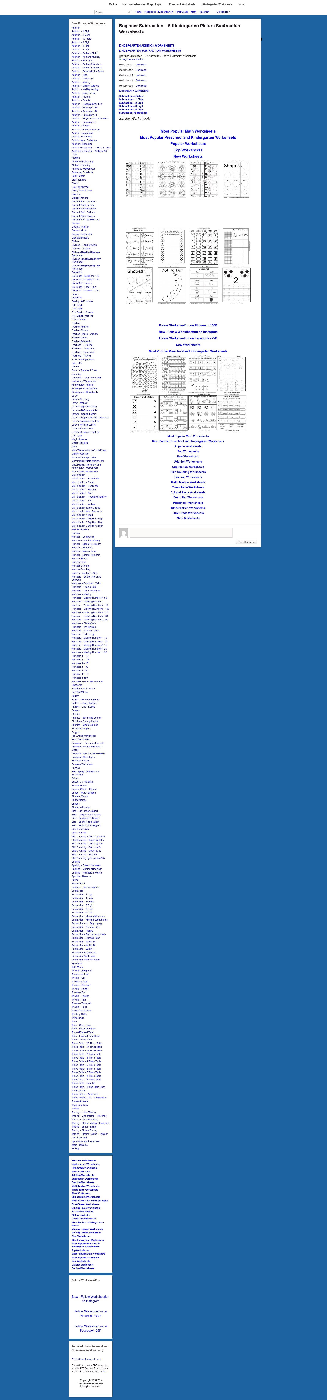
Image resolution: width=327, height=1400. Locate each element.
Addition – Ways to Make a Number (90, 118)
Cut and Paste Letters (83, 204)
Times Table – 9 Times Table (86, 1079)
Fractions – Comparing (83, 348)
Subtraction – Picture (82, 930)
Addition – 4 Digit (80, 49)
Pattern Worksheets (82, 1211)
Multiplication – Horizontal (85, 485)
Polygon (76, 732)
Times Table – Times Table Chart (88, 1086)
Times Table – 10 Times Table (87, 1043)
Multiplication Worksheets (86, 1186)
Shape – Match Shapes (84, 792)
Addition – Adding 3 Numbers (87, 63)
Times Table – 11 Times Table (87, 1046)
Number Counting (81, 569)
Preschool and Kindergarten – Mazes (87, 748)
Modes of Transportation (84, 457)
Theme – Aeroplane (82, 970)
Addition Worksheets (83, 1175)
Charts (75, 183)
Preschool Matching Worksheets (88, 753)
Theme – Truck (79, 1006)
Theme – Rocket (80, 995)
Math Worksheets (81, 1171)
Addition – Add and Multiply (86, 56)
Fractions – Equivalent (83, 351)
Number (76, 532)
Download (141, 64)
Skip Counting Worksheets (86, 1196)
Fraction (76, 323)
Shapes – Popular (81, 807)
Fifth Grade (77, 304)
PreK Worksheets (81, 739)
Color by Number (80, 186)
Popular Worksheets (188, 143)
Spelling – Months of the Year (87, 868)
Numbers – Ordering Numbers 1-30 (90, 615)
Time (74, 1021)
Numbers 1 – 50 (80, 670)
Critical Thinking (80, 197)
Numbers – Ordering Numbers (87, 601)
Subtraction (77, 890)
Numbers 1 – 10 (80, 655)
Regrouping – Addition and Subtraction (86, 773)
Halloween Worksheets (84, 381)
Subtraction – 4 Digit (82, 912)
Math (193, 11)
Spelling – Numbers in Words (87, 872)
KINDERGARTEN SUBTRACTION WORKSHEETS (150, 50)
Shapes (76, 803)
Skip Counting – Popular (84, 854)
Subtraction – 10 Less (83, 901)
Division (76, 241)
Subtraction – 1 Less (82, 897)
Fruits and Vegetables (83, 359)
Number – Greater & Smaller (86, 543)
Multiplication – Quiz (82, 493)
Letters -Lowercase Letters (85, 420)
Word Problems (80, 1144)
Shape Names (79, 799)
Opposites (77, 684)
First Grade (181, 11)
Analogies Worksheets (83, 168)
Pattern (75, 695)
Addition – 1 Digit (80, 31)
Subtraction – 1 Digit (82, 894)
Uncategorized (79, 1137)
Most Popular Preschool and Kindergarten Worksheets (86, 466)
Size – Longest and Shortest (86, 814)
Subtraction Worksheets (85, 1178)
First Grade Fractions (82, 315)
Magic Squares (79, 439)
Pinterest (204, 11)
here (105, 1371)
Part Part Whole (80, 692)
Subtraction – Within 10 (84, 941)
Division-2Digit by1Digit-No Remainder (86, 253)
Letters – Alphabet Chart (84, 406)
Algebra (76, 157)
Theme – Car (78, 977)
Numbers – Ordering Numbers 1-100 (90, 608)
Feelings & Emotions (82, 301)
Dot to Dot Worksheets (188, 497)
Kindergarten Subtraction (84, 388)
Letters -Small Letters (82, 428)
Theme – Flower (80, 988)
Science (76, 778)
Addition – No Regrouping (85, 89)
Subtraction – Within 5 (83, 948)
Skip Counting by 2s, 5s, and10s (88, 858)
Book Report (78, 175)
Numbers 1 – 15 (80, 673)
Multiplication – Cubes (83, 482)
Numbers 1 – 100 (81, 659)
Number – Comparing (83, 536)
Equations (77, 297)
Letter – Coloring (80, 399)
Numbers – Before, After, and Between (86, 578)
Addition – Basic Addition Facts (88, 71)
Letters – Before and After (85, 410)
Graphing (76, 373)
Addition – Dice (79, 74)
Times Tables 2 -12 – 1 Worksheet (89, 1097)
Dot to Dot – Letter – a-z (84, 286)
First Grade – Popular (83, 312)
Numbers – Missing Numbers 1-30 (89, 652)
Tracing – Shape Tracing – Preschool (91, 1123)
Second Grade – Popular (84, 789)
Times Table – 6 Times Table (86, 1068)
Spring (75, 879)
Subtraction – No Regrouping (87, 923)
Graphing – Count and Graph (87, 377)
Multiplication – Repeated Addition (89, 496)
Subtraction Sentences (83, 955)
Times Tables (78, 1090)
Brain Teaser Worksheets (85, 1204)
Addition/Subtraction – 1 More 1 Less (91, 147)
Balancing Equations (82, 172)
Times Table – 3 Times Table (86, 1057)
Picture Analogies (81, 728)
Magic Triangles (80, 442)
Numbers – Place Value (84, 623)
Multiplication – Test (82, 500)
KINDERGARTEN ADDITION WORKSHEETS (147, 45)
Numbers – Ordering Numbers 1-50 (90, 619)
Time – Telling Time (82, 1039)
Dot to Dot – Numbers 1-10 (85, 275)
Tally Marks (77, 966)
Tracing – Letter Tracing (84, 1112)
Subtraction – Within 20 (84, 945)
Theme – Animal (80, 974)
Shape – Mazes (80, 796)
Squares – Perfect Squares (85, 886)
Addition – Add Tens (82, 60)
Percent (76, 710)
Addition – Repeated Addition (87, 103)
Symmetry (77, 963)
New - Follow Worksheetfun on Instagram (90, 1298)
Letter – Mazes (79, 402)
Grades (75, 366)
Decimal (76, 223)
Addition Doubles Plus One (86, 129)
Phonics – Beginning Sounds (87, 717)
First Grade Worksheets (84, 1168)
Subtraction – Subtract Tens (86, 937)
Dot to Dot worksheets (84, 1218)
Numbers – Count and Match (86, 583)
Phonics (76, 714)
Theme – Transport (81, 1003)
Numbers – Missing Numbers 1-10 (89, 637)
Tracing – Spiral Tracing (84, 1126)
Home (138, 11)
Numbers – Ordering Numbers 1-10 (90, 605)
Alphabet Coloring (81, 165)
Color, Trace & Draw (82, 190)
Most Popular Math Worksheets (88, 460)
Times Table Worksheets (85, 1189)
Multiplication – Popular (84, 489)
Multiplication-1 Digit (82, 514)
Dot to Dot (77, 272)
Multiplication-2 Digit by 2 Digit (87, 518)
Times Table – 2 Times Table (86, 1054)
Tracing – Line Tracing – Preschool (89, 1115)
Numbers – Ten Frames (84, 626)
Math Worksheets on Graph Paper (89, 450)
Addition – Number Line (84, 93)
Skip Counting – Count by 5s (86, 850)
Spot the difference (81, 876)
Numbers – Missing (82, 594)
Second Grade (79, 785)
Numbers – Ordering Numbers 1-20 (90, 612)
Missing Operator (80, 453)
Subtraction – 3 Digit (82, 908)
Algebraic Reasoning (82, 161)
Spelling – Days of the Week (86, 865)
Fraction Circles (80, 330)
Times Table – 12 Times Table (87, 1050)
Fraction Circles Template (85, 333)
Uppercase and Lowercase (86, 1141)
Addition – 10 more (81, 38)
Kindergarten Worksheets (85, 392)
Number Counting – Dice (84, 572)
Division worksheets (83, 1264)
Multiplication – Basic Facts (86, 478)
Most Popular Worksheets (85, 471)
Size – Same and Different (85, 817)
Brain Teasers (79, 179)
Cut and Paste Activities (84, 201)
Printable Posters (80, 760)
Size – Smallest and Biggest (86, 825)
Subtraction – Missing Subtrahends (90, 919)
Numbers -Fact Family (83, 634)
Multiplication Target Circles (86, 507)
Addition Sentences (82, 136)
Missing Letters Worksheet (86, 1232)
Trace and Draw (80, 1104)
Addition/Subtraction (82, 143)
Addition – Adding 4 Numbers (87, 67)
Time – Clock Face (81, 1024)
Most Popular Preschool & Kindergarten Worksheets (86, 1245)
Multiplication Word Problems (87, 511)
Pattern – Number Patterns (85, 699)
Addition (76, 27)
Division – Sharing (81, 248)
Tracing (75, 1108)
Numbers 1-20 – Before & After (87, 681)
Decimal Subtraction (82, 234)
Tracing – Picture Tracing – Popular (90, 1133)
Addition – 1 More (81, 34)
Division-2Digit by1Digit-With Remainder (86, 260)
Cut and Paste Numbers (84, 208)
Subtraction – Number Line (85, 927)
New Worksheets (80, 529)
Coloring (76, 193)
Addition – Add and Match (85, 52)
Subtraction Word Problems (86, 959)
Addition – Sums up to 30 (84, 114)
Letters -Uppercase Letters (85, 431)
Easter (75, 293)
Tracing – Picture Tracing (84, 1130)
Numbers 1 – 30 (80, 666)
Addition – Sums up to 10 (84, 107)
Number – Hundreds (82, 547)
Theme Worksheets (82, 1010)
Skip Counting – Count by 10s (87, 843)
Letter (75, 395)
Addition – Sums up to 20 (84, 111)
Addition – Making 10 (82, 78)
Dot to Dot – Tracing (82, 282)
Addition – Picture (81, 96)
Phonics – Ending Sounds (85, 721)
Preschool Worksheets (83, 756)
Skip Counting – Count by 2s (86, 847)
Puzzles (76, 767)
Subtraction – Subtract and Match (89, 934)
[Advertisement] (188, 214)
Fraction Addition (80, 326)
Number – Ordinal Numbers (86, 554)
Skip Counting (79, 832)
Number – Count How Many (86, 540)
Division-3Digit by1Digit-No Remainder (86, 267)
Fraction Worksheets (83, 1182)
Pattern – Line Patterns (83, 706)
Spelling (76, 861)
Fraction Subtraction (82, 341)
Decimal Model (79, 230)
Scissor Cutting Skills (82, 781)
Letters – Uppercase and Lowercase (90, 417)
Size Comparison (81, 828)
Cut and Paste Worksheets (85, 219)
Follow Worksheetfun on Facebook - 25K (90, 1328)
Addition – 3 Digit (80, 45)
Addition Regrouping (82, 132)
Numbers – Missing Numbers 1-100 (90, 641)
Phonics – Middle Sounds (85, 724)
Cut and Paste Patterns (83, 212)
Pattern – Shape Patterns (84, 703)
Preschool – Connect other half (88, 742)
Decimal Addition (80, 226)
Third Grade (78, 1017)
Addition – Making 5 (82, 82)
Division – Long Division (84, 244)
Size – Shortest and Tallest (85, 821)
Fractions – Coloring (82, 344)
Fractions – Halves (81, 355)
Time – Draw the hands (84, 1028)
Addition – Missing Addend (85, 85)
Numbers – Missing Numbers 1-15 (89, 645)
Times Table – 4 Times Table (86, 1061)
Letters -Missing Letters (84, 424)
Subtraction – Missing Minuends (88, 916)
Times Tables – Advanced (85, 1093)
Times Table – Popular (83, 1082)
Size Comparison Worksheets (88, 1240)
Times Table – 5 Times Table (86, 1064)
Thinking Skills (79, 1014)
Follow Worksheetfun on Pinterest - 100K (90, 1313)
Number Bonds (79, 558)
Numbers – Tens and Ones (85, 630)
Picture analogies (81, 1215)
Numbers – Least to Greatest (86, 590)
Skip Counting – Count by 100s (88, 839)
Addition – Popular (81, 100)
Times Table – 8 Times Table (86, 1075)
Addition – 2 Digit (80, 42)
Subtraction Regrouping (84, 952)
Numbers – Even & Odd (84, 586)
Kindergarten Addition (83, 384)
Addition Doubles (81, 125)
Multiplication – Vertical (83, 503)
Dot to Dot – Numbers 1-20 (85, 279)
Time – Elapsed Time (82, 1032)
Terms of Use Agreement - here (86, 1358)
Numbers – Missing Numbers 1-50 (89, 597)
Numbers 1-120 (80, 677)
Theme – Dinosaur (81, 985)
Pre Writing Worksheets (84, 735)
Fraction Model (79, 337)
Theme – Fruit (79, 992)
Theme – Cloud (80, 981)
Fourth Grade (78, 319)
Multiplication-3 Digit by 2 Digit (87, 525)
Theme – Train (79, 999)
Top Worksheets (80, 1101)
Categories (222, 11)
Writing (75, 1148)
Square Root (78, 883)
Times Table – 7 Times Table (86, 1072)
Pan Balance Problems (83, 688)
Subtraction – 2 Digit (82, 905)
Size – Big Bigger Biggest (85, 810)
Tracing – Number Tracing (85, 1119)
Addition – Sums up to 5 (84, 121)
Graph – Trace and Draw (84, 370)
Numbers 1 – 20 (80, 663)
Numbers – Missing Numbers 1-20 (89, 648)
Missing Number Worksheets (87, 1229)
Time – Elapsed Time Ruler (86, 1035)
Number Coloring (81, 565)
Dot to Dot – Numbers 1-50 (85, 290)
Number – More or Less (84, 551)
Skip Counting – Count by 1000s (88, 836)
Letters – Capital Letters (84, 413)
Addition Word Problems (84, 140)
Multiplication (78, 474)
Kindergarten (165, 11)
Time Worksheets (81, 1193)
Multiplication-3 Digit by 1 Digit (87, 522)
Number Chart (79, 562)
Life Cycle (77, 435)
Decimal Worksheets (83, 1268)
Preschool (150, 11)
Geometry (77, 362)
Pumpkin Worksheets (82, 764)
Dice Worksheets (80, 237)
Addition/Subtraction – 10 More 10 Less (89, 152)
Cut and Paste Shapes (83, 215)
